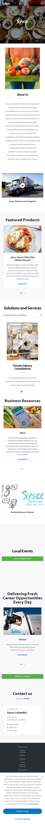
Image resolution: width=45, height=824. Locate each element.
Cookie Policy (33, 804)
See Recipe (22, 283)
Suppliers (22, 755)
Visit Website (13, 727)
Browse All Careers (22, 676)
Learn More (23, 655)
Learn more (23, 459)
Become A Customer (23, 765)
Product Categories (22, 751)
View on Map (13, 730)
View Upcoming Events (22, 558)
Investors (22, 759)
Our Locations (22, 770)
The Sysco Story (22, 747)
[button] (20, 293)
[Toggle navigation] (42, 3)
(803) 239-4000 (13, 724)
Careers (22, 762)
